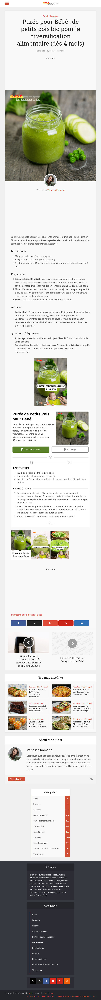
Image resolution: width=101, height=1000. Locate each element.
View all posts (16, 779)
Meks (31, 993)
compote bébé (20, 614)
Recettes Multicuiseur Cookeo (84, 996)
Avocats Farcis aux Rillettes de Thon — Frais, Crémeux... (82, 724)
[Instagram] (33, 981)
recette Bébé (36, 614)
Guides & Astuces (64, 996)
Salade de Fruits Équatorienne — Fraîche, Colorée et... (38, 724)
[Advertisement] (53, 73)
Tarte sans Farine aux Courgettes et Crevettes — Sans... (81, 692)
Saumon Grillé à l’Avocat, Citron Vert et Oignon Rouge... (82, 708)
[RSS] (67, 981)
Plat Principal (42, 687)
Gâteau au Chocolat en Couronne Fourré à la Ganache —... (38, 708)
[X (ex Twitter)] (39, 981)
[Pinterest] (60, 981)
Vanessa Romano (56, 51)
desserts (40, 703)
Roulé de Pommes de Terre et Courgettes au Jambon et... (37, 693)
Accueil (30, 996)
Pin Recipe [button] (71, 449)
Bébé (45, 16)
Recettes (54, 16)
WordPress (48, 993)
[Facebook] (46, 981)
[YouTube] (53, 981)
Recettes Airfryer (49, 996)
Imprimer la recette (32, 449)
